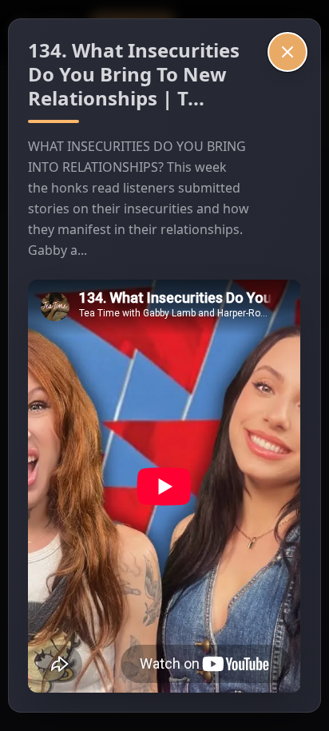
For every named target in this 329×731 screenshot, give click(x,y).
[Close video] (287, 52)
